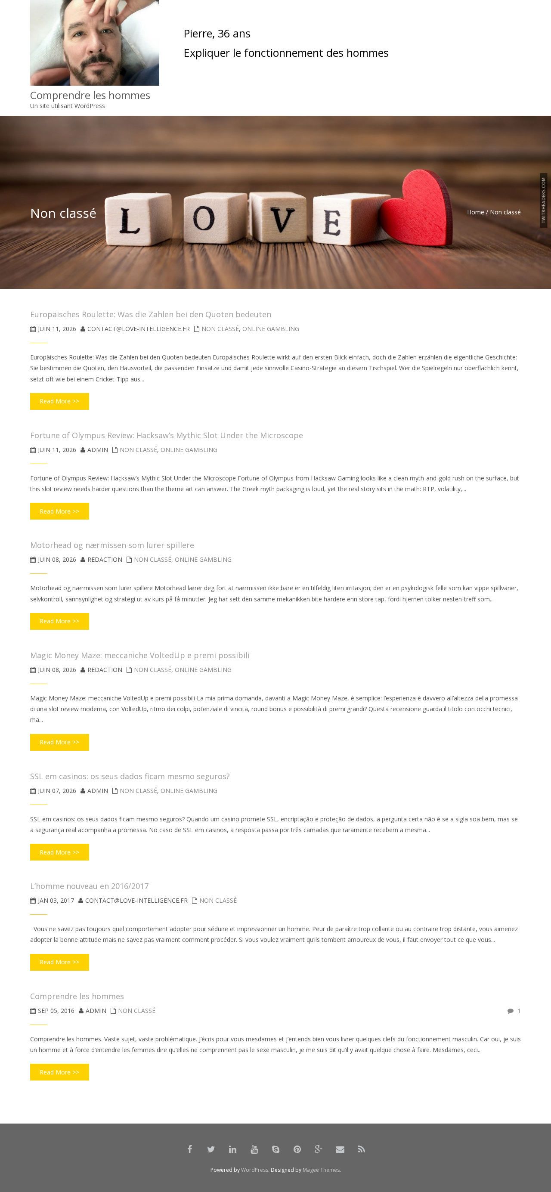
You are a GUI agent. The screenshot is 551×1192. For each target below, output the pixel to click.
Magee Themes (321, 1169)
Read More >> (59, 401)
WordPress (254, 1169)
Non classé (220, 329)
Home (475, 212)
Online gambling (270, 329)
